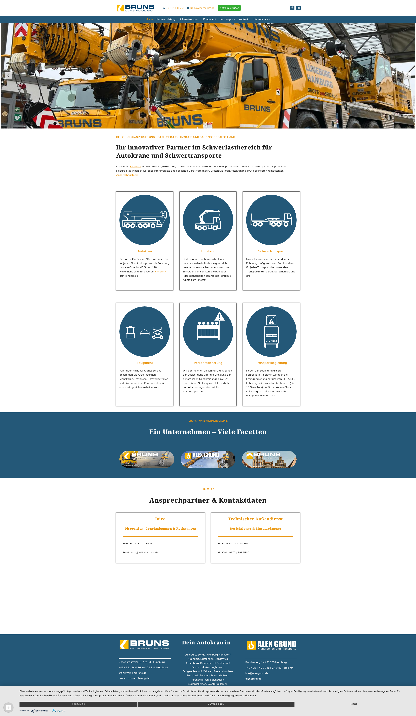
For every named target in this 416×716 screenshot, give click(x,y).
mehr (354, 704)
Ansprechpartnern (127, 174)
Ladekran (208, 251)
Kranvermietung (166, 19)
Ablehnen (78, 704)
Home (149, 19)
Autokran (144, 251)
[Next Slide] (407, 75)
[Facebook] (292, 8)
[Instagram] (298, 8)
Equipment (209, 19)
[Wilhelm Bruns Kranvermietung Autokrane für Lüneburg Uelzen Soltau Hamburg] (136, 8)
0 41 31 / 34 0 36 (175, 8)
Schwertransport (189, 19)
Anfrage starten (229, 7)
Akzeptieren (216, 704)
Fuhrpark (135, 166)
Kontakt (243, 19)
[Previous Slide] (8, 75)
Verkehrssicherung (208, 363)
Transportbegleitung (271, 363)
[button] (234, 19)
